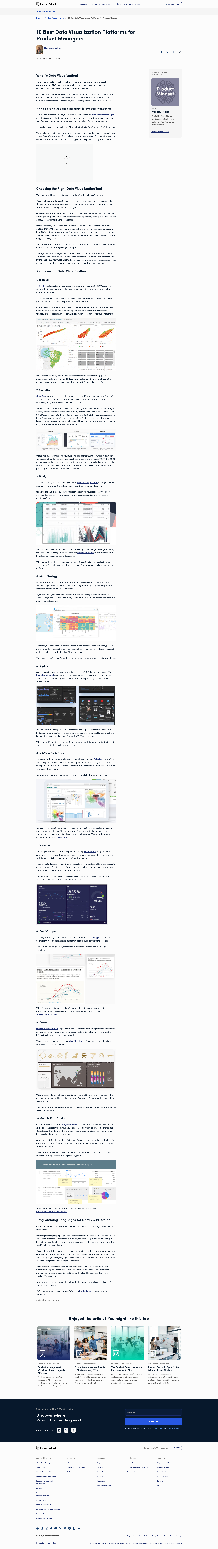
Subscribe (153, 1421)
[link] (173, 4)
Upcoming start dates (44, 1518)
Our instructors (162, 1472)
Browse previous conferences (137, 1467)
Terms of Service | (163, 1536)
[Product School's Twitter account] (60, 1528)
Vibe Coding (40, 1467)
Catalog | (92, 1543)
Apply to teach (162, 1476)
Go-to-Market (41, 1500)
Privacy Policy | (151, 1536)
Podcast (100, 1467)
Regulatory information (46, 1543)
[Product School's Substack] (78, 1528)
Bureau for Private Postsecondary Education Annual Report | (135, 1543)
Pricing (118, 4)
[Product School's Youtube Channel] (55, 1528)
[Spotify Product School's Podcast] (69, 1528)
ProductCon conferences (136, 1463)
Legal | (129, 1536)
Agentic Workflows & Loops (46, 1476)
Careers (160, 1481)
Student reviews (163, 1467)
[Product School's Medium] (65, 1528)
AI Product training (74, 1463)
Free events (101, 1481)
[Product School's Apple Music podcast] (74, 1528)
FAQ (158, 1486)
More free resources (104, 1486)
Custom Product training (76, 1467)
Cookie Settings (176, 1536)
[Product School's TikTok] (51, 1528)
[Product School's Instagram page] (46, 1528)
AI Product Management (45, 1463)
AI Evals (39, 1488)
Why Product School (132, 4)
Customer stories (73, 1472)
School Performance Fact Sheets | (105, 1543)
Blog (98, 1463)
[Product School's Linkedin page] (42, 1528)
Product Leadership (43, 1505)
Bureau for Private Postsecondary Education (168, 1543)
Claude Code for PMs (44, 1472)
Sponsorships (132, 1472)
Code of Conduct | (139, 1536)
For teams (96, 4)
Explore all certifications (45, 1514)
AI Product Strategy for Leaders (48, 1509)
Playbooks (100, 1476)
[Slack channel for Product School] (37, 1528)
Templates (100, 1472)
